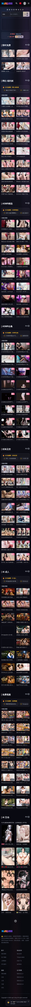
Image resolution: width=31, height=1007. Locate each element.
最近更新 (3, 954)
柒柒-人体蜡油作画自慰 (7, 169)
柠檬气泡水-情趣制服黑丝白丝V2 (10, 194)
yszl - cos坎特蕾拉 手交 (22, 499)
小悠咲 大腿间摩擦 (6, 254)
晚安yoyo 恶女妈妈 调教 (7, 241)
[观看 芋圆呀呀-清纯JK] (23, 66)
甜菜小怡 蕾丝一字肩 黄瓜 (23, 241)
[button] (3, 24)
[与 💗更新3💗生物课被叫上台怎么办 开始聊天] (23, 856)
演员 (2, 977)
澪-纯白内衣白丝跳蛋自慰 (23, 144)
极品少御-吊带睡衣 (6, 156)
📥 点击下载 (19, 36)
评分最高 (3, 964)
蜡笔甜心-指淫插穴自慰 (22, 181)
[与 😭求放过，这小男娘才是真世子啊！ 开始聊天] (23, 902)
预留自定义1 (20, 973)
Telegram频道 (20, 957)
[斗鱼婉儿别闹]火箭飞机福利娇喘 (10, 439)
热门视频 (3, 957)
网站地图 (3, 973)
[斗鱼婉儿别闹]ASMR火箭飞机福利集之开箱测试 (14, 427)
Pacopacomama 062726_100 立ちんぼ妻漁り (13, 808)
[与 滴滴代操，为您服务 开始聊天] (23, 834)
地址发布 (19, 954)
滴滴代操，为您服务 (21, 844)
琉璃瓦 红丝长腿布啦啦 (22, 317)
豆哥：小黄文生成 (6, 912)
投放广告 (19, 960)
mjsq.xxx (18, 34)
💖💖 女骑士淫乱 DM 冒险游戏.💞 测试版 (12, 844)
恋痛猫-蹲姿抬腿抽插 (7, 131)
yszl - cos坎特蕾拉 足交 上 (8, 512)
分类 (2, 980)
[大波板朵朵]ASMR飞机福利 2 (9, 389)
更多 (26, 45)
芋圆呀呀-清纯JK (20, 71)
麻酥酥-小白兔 (5, 71)
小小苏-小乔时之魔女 (7, 474)
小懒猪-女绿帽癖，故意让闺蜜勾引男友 (11, 106)
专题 (2, 984)
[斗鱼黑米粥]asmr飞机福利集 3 (9, 364)
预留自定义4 (20, 984)
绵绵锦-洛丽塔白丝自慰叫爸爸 (9, 119)
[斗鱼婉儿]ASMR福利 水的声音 (9, 414)
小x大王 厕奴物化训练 (7, 487)
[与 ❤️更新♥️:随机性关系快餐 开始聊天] (8, 856)
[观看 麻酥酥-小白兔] (8, 66)
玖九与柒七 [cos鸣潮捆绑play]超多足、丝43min (14, 279)
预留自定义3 (20, 980)
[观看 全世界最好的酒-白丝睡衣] (8, 53)
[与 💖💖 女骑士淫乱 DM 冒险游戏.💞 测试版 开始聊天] (8, 834)
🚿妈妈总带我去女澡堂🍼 (8, 890)
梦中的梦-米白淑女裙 (22, 169)
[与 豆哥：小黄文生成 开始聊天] (8, 902)
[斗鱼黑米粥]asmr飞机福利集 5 (9, 377)
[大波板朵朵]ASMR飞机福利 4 (9, 402)
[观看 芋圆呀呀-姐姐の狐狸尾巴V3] (23, 53)
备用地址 (19, 964)
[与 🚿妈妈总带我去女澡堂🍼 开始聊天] (8, 879)
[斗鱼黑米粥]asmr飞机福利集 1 (9, 352)
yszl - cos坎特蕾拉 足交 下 (23, 512)
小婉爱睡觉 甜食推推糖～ (23, 266)
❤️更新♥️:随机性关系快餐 (8, 867)
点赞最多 (3, 960)
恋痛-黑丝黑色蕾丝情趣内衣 (8, 181)
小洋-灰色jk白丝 (20, 156)
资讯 (2, 987)
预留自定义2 (20, 977)
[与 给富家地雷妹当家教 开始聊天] (23, 879)
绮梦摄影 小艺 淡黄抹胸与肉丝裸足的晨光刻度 (13, 524)
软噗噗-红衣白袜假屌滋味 (23, 131)
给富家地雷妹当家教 (21, 890)
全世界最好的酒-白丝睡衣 (8, 59)
